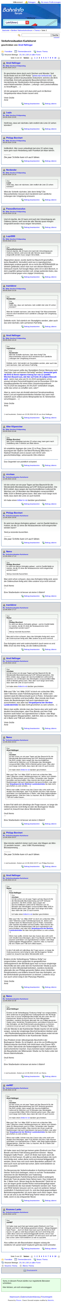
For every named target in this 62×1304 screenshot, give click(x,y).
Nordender (11, 170)
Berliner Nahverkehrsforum (21, 30)
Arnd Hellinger (25, 45)
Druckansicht (32, 1270)
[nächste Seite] (59, 58)
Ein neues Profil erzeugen (51, 2)
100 (27, 55)
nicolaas (10, 474)
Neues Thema (42, 51)
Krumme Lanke (13, 1209)
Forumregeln (46, 1297)
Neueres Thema (11, 1266)
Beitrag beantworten (32, 104)
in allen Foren (35, 55)
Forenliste (8, 51)
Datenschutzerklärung (30, 1297)
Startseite (5, 30)
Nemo (9, 551)
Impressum (14, 1297)
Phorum (18, 1300)
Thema (37, 30)
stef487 (9, 1085)
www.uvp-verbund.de (42, 76)
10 (55, 58)
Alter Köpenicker (14, 426)
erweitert (56, 37)
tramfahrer (11, 286)
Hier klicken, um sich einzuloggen (17, 1287)
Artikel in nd (22, 500)
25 (20, 55)
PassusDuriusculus (15, 209)
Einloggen (32, 2)
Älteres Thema (28, 1266)
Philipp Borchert (14, 138)
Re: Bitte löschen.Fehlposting (14, 66)
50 (23, 55)
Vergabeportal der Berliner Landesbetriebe (27, 784)
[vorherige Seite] (32, 58)
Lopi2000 (10, 236)
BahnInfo (51, 1300)
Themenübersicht (24, 51)
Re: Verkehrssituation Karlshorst (15, 477)
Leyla (8, 112)
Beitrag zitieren (50, 104)
